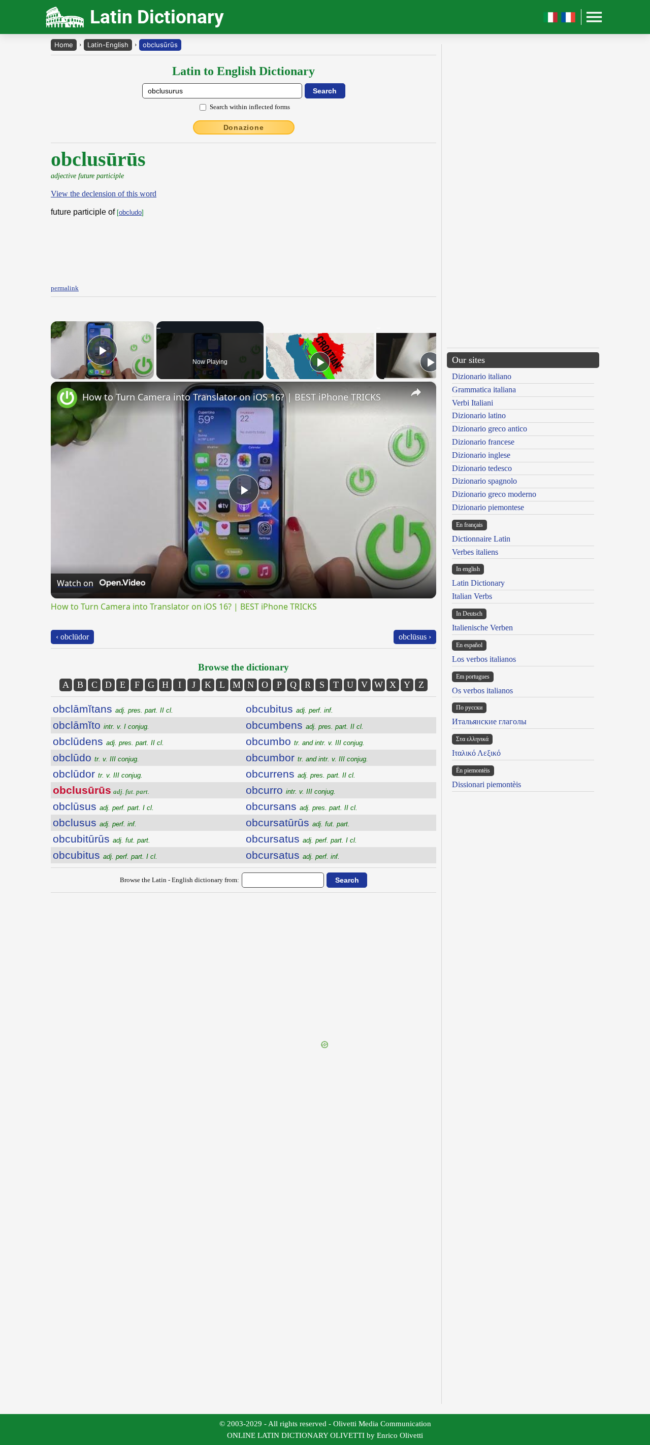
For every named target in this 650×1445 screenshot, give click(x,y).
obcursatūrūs (298, 822)
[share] (416, 392)
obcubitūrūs (101, 839)
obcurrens (300, 774)
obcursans (302, 806)
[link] (67, 398)
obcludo (130, 212)
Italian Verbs (472, 596)
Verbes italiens (475, 552)
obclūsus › (415, 636)
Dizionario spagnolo (484, 481)
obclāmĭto (101, 725)
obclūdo (96, 757)
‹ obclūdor (72, 636)
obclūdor (98, 774)
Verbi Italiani (472, 402)
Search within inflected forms (250, 107)
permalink (65, 288)
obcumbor (307, 757)
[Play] (320, 362)
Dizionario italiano (481, 376)
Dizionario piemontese (488, 507)
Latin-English (107, 45)
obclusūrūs (160, 45)
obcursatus (301, 839)
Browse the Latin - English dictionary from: (179, 880)
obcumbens (305, 725)
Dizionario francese (483, 442)
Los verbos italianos (484, 659)
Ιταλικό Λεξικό (476, 753)
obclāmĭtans (113, 709)
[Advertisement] (243, 968)
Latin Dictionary (478, 583)
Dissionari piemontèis (486, 784)
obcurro (291, 790)
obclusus (95, 822)
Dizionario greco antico (489, 428)
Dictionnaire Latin (481, 538)
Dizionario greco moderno (494, 494)
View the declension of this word (103, 193)
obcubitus (105, 855)
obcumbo (305, 741)
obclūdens (108, 741)
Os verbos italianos (482, 690)
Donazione (243, 127)
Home (63, 45)
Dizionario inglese (481, 455)
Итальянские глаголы (489, 721)
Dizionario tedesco (482, 468)
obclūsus (103, 806)
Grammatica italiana (484, 389)
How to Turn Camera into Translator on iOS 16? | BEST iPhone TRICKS (231, 397)
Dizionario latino (479, 415)
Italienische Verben (482, 627)
